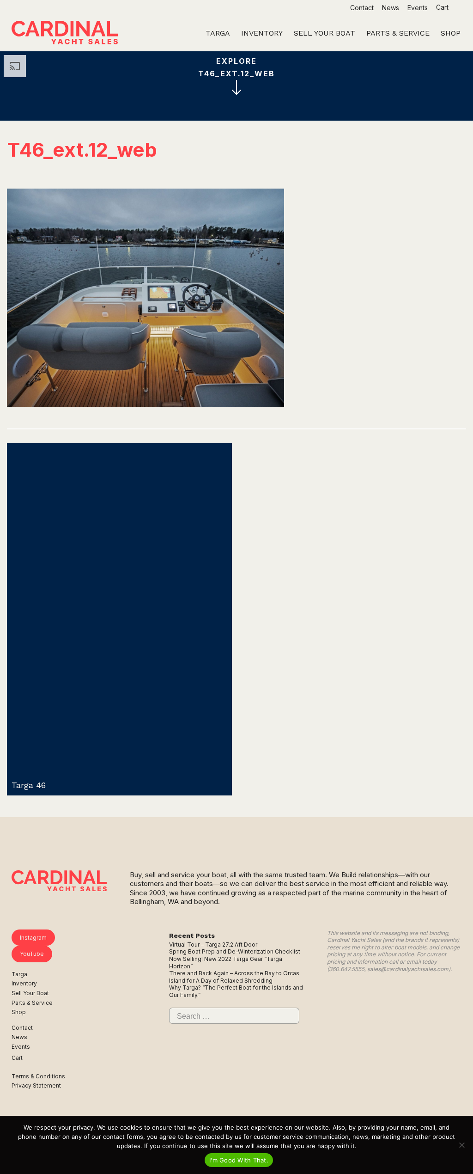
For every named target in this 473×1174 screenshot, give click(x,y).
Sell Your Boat (30, 993)
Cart (443, 7)
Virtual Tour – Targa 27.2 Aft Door (213, 944)
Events (417, 8)
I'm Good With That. (238, 1160)
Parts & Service (32, 1002)
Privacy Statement (36, 1085)
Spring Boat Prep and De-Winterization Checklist (234, 951)
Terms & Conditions (38, 1076)
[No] (461, 1145)
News (390, 8)
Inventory (24, 983)
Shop (19, 1012)
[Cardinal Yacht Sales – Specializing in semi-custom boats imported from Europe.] (64, 33)
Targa (19, 974)
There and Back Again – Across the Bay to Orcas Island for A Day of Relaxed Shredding (234, 977)
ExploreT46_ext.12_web (236, 67)
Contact (362, 8)
